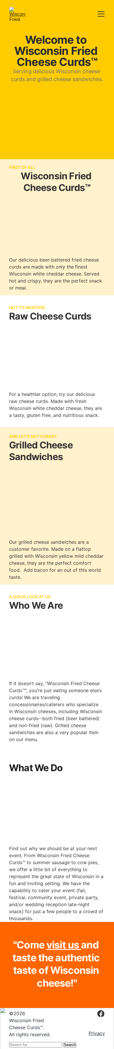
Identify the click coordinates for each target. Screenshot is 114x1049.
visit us (63, 945)
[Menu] (101, 14)
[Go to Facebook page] (100, 1013)
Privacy (97, 1033)
